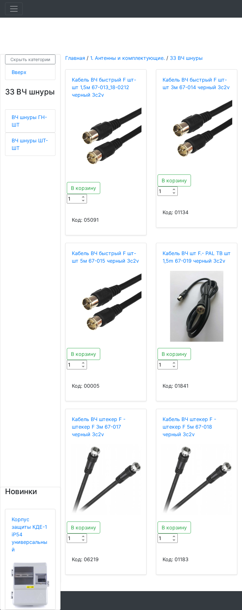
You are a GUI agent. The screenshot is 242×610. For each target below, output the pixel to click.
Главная (75, 58)
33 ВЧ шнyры (186, 58)
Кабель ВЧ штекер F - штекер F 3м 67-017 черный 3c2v (98, 426)
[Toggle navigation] (14, 9)
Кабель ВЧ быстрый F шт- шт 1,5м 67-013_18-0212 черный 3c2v (104, 87)
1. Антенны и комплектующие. (127, 58)
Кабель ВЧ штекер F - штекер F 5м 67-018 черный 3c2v (189, 426)
